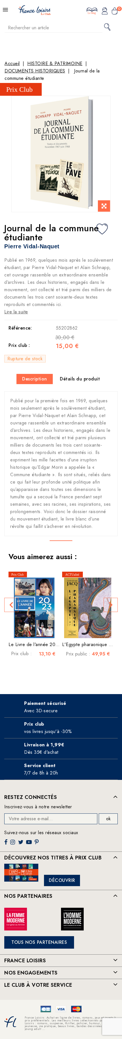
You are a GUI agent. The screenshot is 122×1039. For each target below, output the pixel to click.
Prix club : (19, 345)
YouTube (29, 844)
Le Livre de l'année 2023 (35, 644)
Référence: (20, 328)
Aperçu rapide (31, 629)
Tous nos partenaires (39, 942)
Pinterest (37, 844)
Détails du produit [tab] (80, 379)
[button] (11, 605)
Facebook (6, 844)
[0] (114, 11)
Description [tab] (34, 379)
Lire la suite (16, 312)
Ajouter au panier (43, 629)
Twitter (21, 844)
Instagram (13, 844)
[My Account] (105, 11)
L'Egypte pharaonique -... (88, 644)
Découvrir (62, 880)
